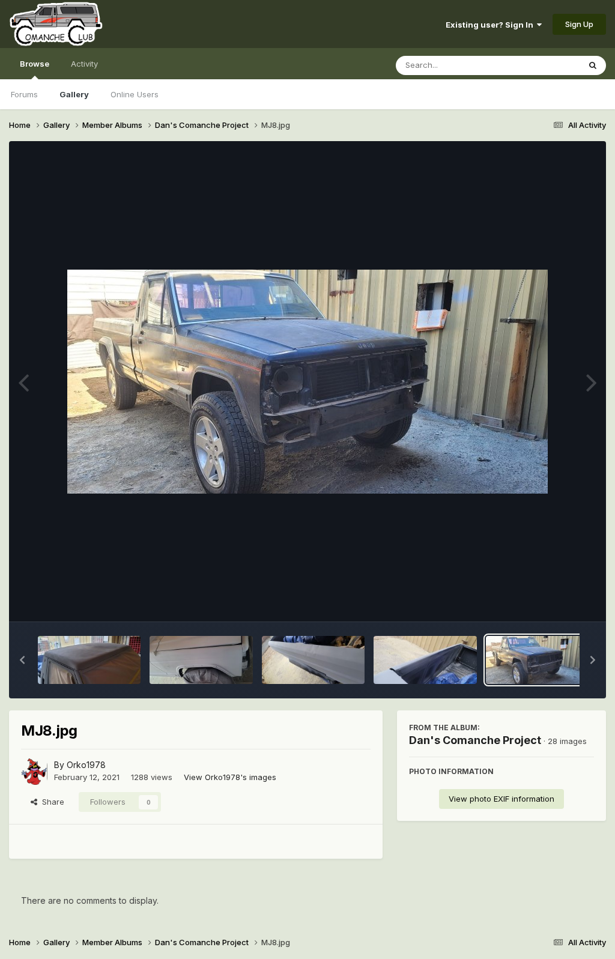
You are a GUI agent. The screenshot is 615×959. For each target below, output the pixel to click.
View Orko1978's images (230, 777)
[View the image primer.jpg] (425, 660)
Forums (24, 94)
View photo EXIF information (501, 798)
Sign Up (579, 24)
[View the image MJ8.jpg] (537, 660)
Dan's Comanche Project (475, 740)
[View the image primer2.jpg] (313, 660)
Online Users (135, 94)
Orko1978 (86, 765)
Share (50, 801)
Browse (34, 63)
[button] (22, 660)
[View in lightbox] (307, 382)
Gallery (74, 94)
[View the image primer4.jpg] (89, 660)
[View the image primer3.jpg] (201, 660)
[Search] (593, 65)
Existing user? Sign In (491, 24)
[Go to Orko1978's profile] (34, 771)
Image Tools (556, 600)
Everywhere (542, 65)
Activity (84, 63)
